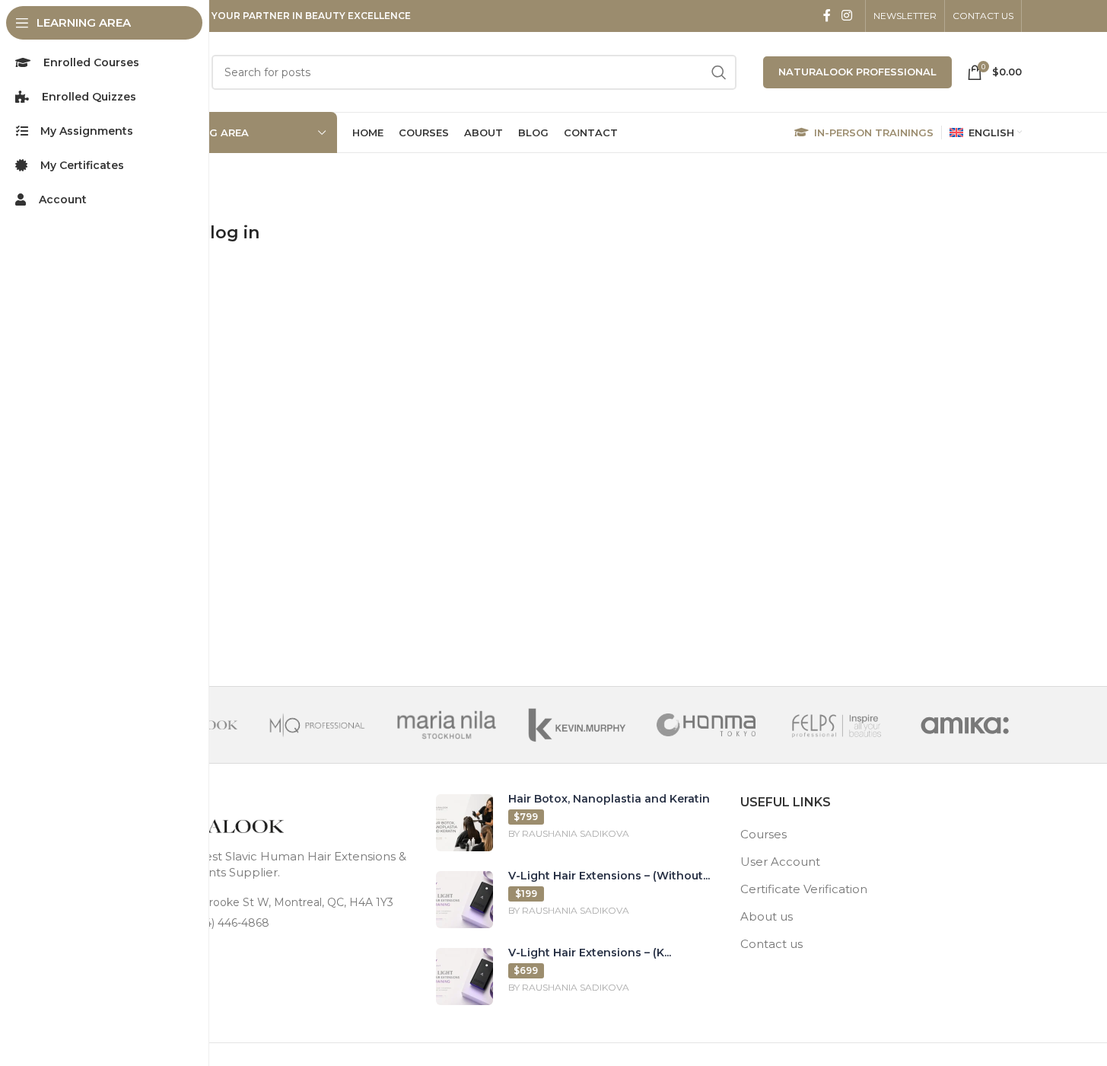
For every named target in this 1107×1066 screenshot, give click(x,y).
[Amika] (964, 725)
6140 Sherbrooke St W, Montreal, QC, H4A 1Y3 (271, 902)
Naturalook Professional (857, 71)
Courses (763, 834)
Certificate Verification (803, 889)
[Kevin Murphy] (576, 725)
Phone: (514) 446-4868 (209, 923)
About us (766, 916)
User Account (780, 861)
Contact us (771, 944)
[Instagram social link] (846, 15)
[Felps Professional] (835, 725)
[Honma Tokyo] (706, 725)
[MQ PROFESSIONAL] (317, 725)
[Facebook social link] (827, 15)
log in (234, 232)
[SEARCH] (718, 72)
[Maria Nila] (446, 725)
